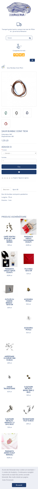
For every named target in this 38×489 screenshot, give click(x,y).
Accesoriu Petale (28, 300)
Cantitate (4, 157)
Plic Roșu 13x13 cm (29, 270)
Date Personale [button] (7, 480)
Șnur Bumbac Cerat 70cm (15, 68)
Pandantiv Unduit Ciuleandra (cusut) (29, 239)
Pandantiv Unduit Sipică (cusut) (9, 270)
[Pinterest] (20, 55)
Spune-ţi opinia (23, 178)
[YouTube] (23, 55)
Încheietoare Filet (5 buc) (28, 420)
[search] (30, 38)
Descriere (6, 189)
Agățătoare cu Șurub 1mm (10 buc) (9, 358)
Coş (19, 167)
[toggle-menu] (32, 60)
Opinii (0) (15, 189)
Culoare (4, 150)
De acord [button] (19, 485)
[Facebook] (14, 55)
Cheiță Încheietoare (9, 388)
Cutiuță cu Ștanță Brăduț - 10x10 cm (9, 302)
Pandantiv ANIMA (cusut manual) (9, 453)
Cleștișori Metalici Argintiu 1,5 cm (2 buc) (9, 421)
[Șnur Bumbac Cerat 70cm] (19, 89)
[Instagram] (17, 55)
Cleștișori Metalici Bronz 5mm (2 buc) (28, 389)
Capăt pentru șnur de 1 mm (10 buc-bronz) (9, 239)
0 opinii (15, 178)
